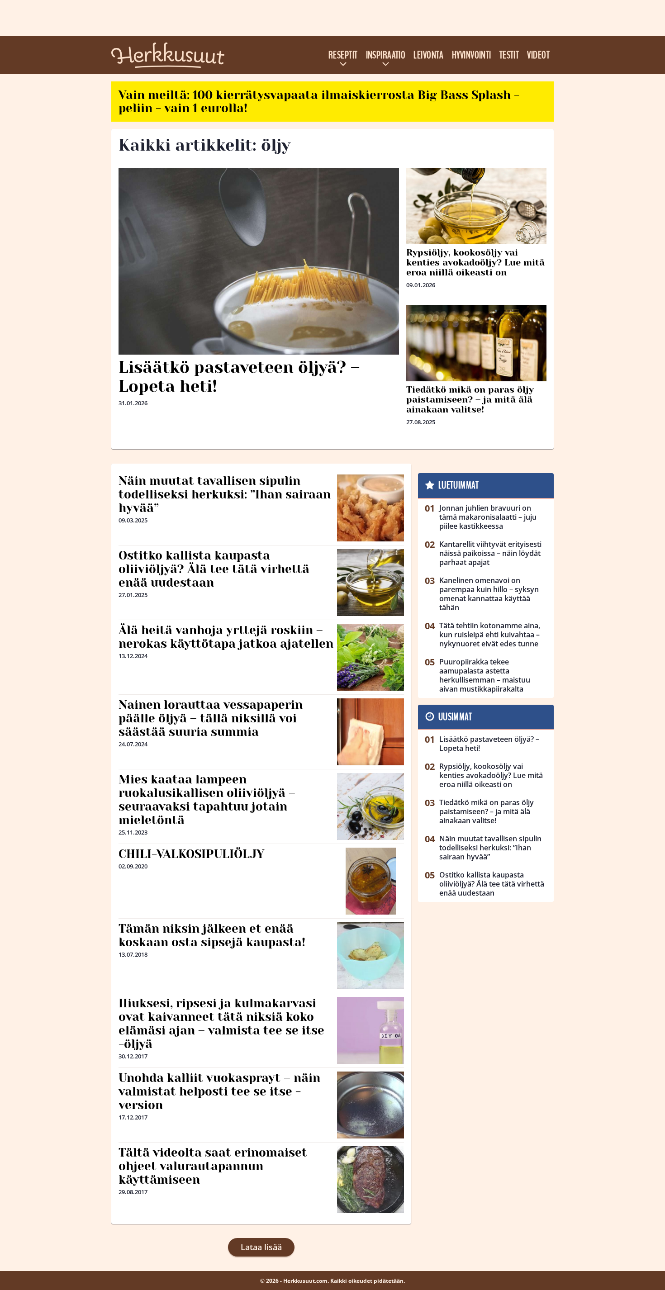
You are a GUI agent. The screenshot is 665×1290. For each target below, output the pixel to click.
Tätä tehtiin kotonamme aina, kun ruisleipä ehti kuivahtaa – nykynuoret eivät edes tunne (489, 635)
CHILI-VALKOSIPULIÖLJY (191, 854)
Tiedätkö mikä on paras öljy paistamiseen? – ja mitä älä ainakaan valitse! (470, 399)
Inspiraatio (386, 55)
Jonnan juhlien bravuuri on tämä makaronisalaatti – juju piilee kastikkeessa (488, 517)
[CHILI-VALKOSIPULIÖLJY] (371, 881)
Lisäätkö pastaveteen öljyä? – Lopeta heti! (239, 376)
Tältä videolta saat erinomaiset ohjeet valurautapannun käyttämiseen (213, 1166)
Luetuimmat (458, 485)
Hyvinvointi (471, 55)
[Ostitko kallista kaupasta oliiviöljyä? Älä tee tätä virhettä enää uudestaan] (370, 582)
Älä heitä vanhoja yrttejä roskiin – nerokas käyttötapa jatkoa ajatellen (226, 636)
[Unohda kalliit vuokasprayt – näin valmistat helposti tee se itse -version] (370, 1105)
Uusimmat (455, 717)
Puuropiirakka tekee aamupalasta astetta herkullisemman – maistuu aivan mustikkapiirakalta (484, 675)
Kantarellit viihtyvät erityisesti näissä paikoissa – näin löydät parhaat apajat (490, 553)
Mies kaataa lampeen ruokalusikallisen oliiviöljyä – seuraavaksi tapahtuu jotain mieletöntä (207, 800)
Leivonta (428, 55)
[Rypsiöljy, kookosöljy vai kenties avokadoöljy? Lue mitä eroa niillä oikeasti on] (476, 214)
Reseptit (343, 55)
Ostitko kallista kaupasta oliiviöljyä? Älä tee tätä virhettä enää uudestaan (214, 569)
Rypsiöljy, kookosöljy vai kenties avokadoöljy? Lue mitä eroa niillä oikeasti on (475, 262)
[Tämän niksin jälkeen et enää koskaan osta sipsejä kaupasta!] (370, 955)
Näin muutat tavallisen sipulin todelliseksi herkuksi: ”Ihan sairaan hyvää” (225, 494)
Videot (538, 55)
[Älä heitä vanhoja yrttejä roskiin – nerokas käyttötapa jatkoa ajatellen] (370, 657)
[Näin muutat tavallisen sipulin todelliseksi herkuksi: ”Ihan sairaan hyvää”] (370, 507)
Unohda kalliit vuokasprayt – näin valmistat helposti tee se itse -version (219, 1091)
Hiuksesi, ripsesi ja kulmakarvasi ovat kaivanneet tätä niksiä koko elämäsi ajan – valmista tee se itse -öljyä (221, 1023)
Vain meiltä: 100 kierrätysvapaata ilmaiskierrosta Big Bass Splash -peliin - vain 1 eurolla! (319, 101)
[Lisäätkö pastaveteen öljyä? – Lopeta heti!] (259, 261)
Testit (509, 55)
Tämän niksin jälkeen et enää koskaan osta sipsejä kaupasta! (212, 935)
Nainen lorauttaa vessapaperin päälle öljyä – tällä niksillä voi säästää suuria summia (211, 718)
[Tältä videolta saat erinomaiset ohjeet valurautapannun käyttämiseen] (371, 1179)
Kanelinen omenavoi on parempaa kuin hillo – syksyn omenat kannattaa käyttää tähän (489, 593)
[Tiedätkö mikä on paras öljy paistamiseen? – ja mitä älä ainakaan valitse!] (476, 351)
